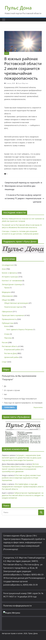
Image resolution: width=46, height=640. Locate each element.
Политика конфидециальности (17, 605)
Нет (5, 394)
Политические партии (13, 307)
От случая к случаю (12, 390)
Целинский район (11, 357)
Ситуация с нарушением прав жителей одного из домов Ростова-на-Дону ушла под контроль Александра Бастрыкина (21, 457)
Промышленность (9, 319)
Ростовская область (10, 346)
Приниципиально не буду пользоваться (20, 399)
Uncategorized (7, 265)
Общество (6, 300)
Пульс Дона (18, 7)
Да (5, 386)
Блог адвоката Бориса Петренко (20, 329)
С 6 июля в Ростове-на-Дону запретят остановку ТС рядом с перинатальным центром (23, 198)
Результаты (38, 407)
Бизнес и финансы (9, 273)
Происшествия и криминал (13, 315)
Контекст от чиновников (12, 280)
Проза (6, 287)
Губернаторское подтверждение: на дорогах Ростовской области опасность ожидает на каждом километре (22, 495)
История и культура (10, 277)
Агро (6, 53)
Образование (7, 296)
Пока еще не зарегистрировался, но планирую (23, 403)
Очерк (6, 334)
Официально (7, 311)
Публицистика (7, 323)
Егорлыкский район (12, 349)
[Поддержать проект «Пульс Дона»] (23, 249)
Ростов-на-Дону (10, 353)
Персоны (8, 338)
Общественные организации (16, 303)
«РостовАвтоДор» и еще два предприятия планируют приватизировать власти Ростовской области (23, 486)
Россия (4, 342)
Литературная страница (12, 284)
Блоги (6, 326)
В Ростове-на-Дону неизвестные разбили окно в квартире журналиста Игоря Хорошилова (21, 477)
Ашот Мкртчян (23, 83)
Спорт (4, 362)
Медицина (6, 292)
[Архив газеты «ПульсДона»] (23, 432)
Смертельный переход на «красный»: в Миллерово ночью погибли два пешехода (23, 186)
